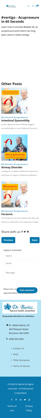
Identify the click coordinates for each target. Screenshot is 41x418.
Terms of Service (21, 366)
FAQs (15, 354)
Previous (8, 240)
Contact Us (18, 348)
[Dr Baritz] (11, 5)
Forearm (7, 214)
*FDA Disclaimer (21, 360)
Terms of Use (12, 408)
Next (34, 240)
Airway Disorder (12, 167)
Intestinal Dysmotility (15, 120)
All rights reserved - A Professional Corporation (21, 388)
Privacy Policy (29, 408)
